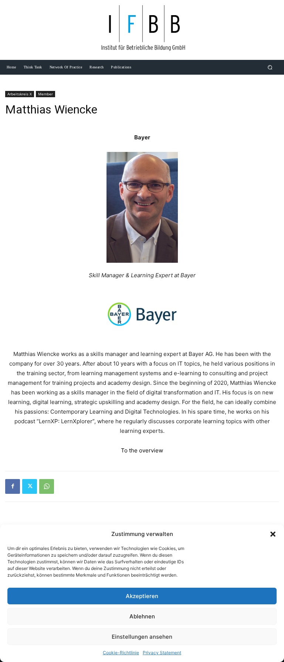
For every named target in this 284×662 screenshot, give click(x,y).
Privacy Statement (162, 652)
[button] (273, 534)
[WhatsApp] (46, 486)
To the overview (142, 450)
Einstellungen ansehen (142, 636)
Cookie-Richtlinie (121, 652)
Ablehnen (142, 616)
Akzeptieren (142, 596)
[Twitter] (29, 486)
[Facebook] (12, 486)
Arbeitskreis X (19, 93)
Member (45, 93)
